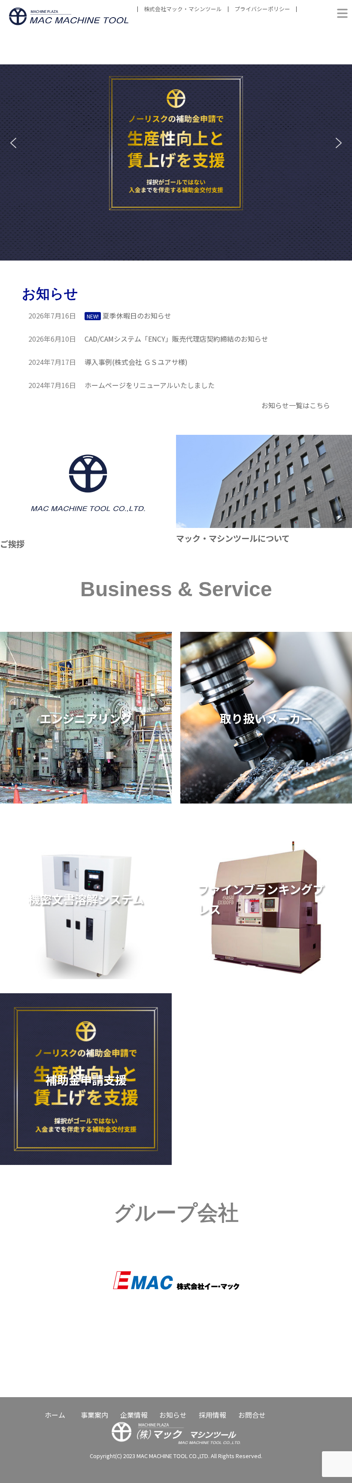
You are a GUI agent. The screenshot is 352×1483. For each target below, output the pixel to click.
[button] (176, 143)
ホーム (55, 1415)
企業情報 (134, 1415)
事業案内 (94, 1415)
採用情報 (212, 1415)
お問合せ (252, 1415)
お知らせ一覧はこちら (295, 405)
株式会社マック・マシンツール (183, 9)
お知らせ (173, 1415)
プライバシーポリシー (262, 9)
